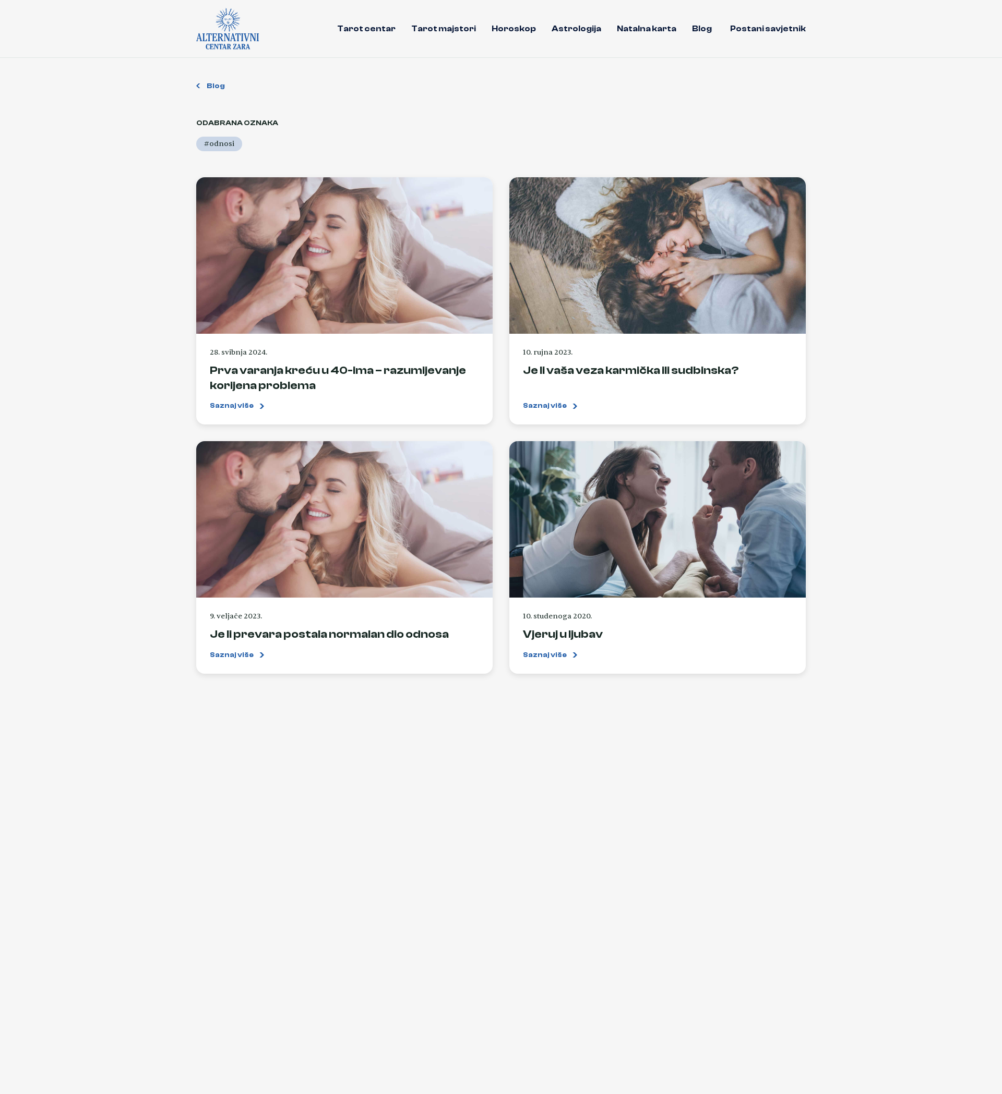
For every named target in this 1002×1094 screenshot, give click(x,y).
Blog (702, 28)
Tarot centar (366, 28)
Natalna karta (646, 28)
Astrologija (576, 28)
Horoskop (514, 28)
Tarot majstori (443, 28)
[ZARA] (227, 29)
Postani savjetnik (768, 28)
